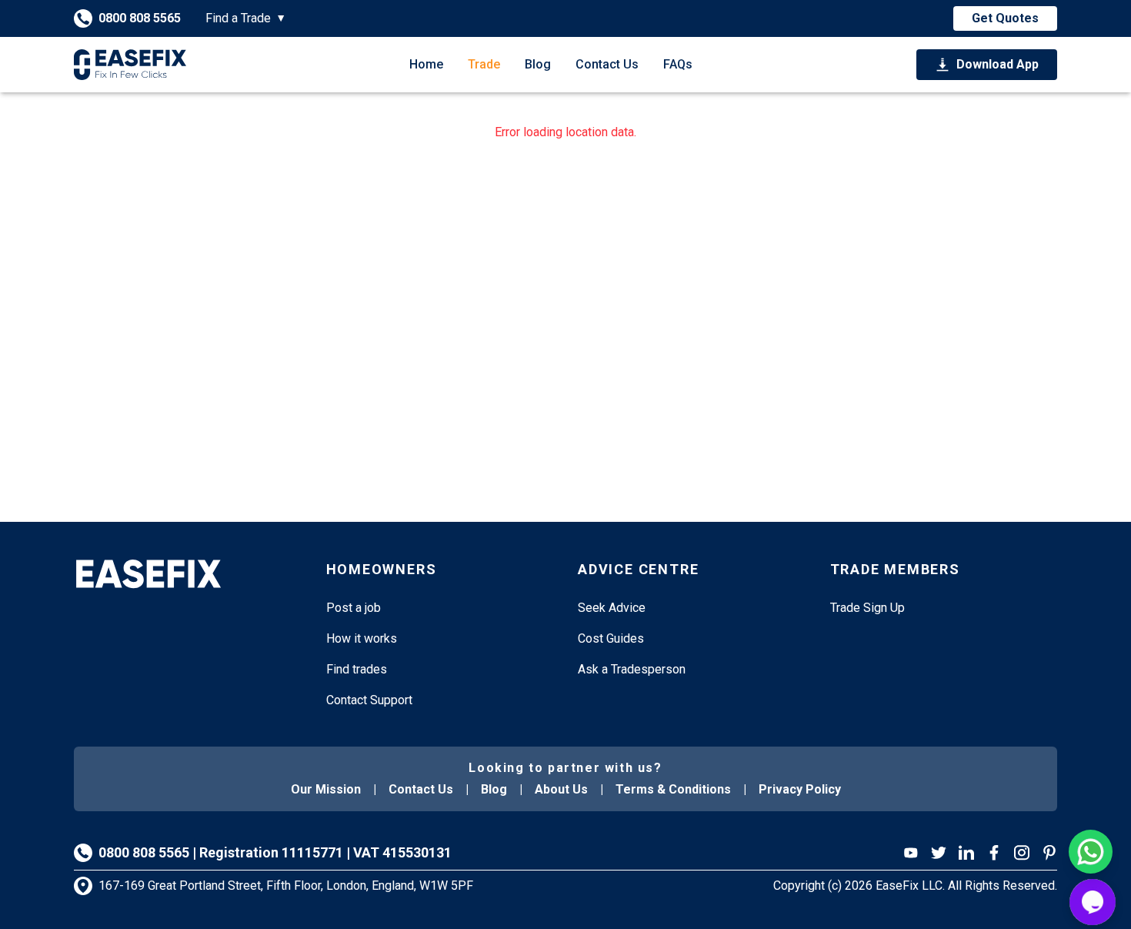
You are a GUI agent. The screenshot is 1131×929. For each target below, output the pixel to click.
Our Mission (326, 789)
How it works (361, 638)
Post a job (353, 607)
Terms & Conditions (673, 789)
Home (426, 64)
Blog (538, 64)
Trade (484, 64)
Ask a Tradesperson (632, 669)
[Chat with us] (1092, 902)
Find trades (356, 669)
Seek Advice (612, 607)
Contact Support (369, 700)
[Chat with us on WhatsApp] (1091, 852)
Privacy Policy (800, 789)
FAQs (677, 64)
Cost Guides (611, 638)
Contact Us (607, 64)
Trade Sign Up (867, 607)
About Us (561, 789)
